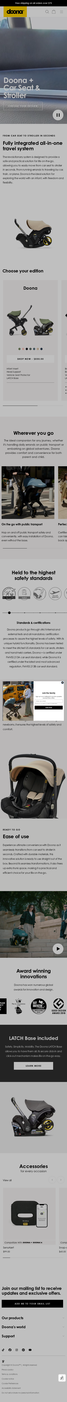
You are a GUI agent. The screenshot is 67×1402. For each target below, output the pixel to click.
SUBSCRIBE (48, 707)
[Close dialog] (62, 682)
